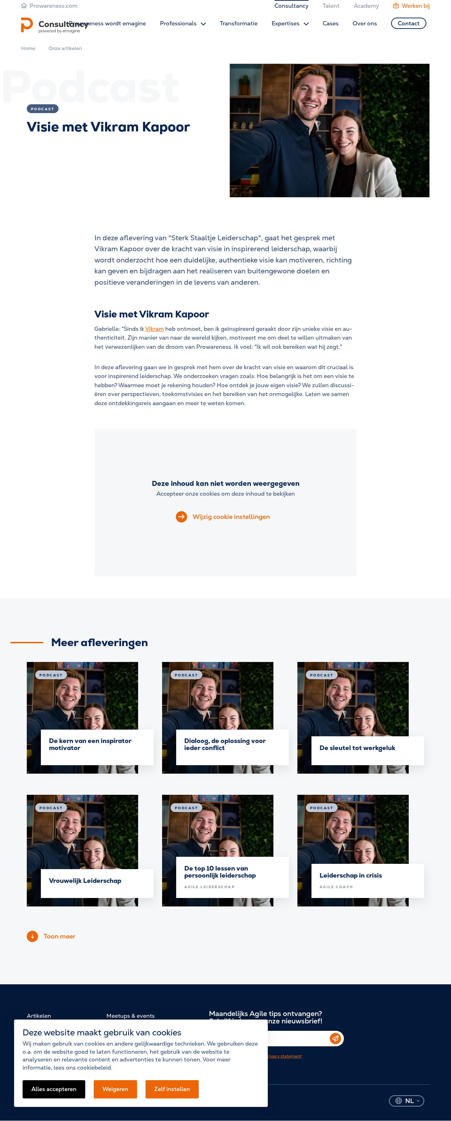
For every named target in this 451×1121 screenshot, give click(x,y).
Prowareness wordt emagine (107, 23)
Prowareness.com (54, 6)
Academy (366, 6)
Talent (331, 6)
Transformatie (239, 23)
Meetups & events (130, 1016)
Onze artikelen (65, 48)
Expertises (286, 23)
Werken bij (416, 6)
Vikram (154, 329)
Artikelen (39, 1016)
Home (28, 48)
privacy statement (283, 1056)
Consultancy (291, 6)
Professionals (179, 23)
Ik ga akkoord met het (261, 1056)
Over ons (365, 23)
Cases (331, 23)
